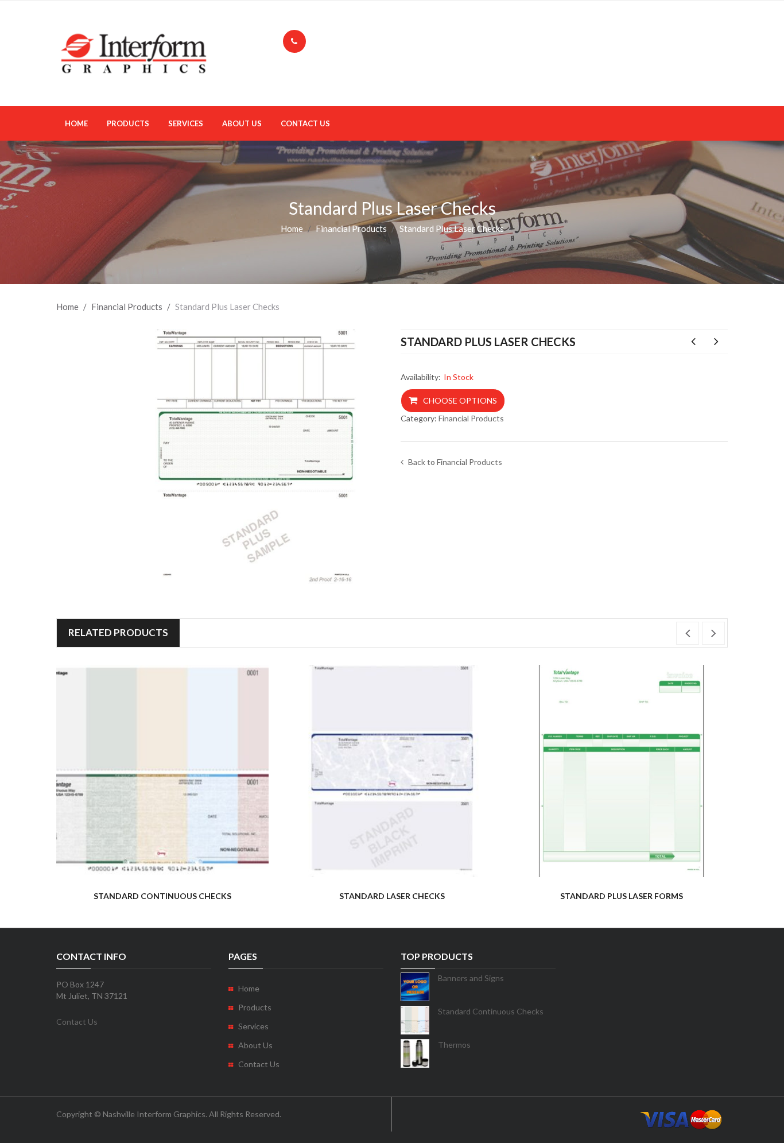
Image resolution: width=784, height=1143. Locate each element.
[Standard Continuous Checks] (162, 771)
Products (128, 123)
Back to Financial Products (455, 462)
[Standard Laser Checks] (392, 771)
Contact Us (305, 123)
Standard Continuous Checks (716, 341)
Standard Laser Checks (693, 341)
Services (185, 123)
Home (76, 123)
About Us (242, 123)
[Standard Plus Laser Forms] (621, 771)
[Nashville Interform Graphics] (133, 52)
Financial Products (351, 228)
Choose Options (460, 400)
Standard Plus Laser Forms (621, 896)
